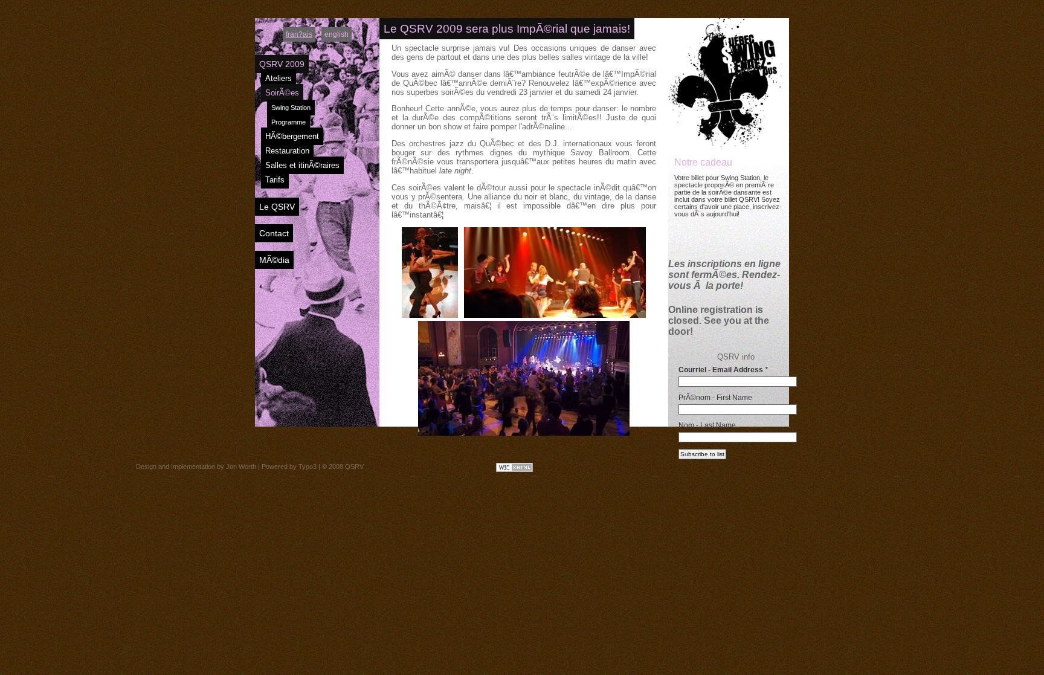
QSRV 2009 (281, 64)
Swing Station (291, 107)
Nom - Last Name (707, 425)
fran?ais (299, 34)
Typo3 (307, 466)
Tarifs (275, 179)
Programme (288, 122)
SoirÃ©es (282, 92)
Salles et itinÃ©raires (302, 165)
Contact (274, 233)
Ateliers (278, 78)
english (336, 34)
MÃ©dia (274, 260)
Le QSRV (277, 207)
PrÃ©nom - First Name (715, 397)
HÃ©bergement (292, 136)
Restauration (287, 150)
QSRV (354, 466)
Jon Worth (241, 466)
